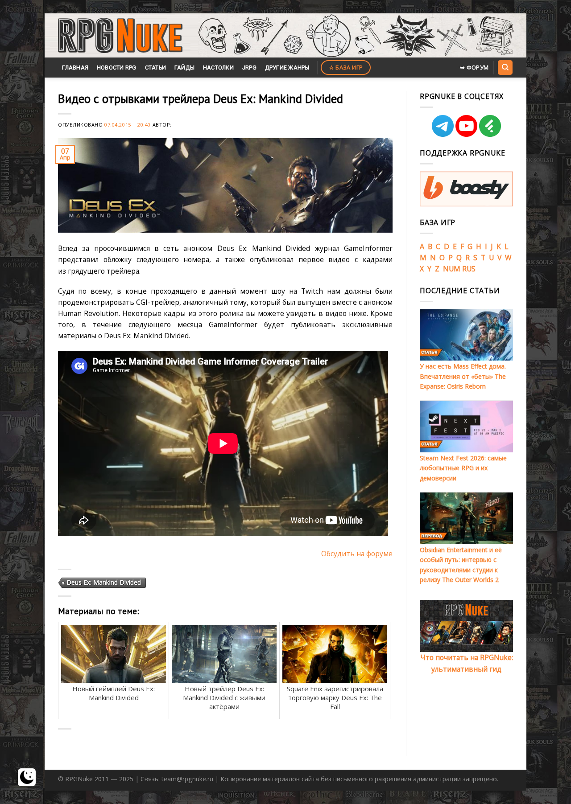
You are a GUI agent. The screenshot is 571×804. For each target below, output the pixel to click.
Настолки (218, 67)
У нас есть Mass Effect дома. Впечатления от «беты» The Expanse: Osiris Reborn (463, 376)
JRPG (249, 67)
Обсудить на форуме (357, 553)
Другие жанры (287, 67)
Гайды (184, 67)
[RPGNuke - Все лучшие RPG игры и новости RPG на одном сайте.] (120, 35)
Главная (75, 67)
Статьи (155, 67)
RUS (469, 269)
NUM (451, 269)
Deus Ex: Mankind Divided (103, 582)
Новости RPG (117, 67)
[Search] (505, 67)
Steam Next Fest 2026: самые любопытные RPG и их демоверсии (463, 468)
